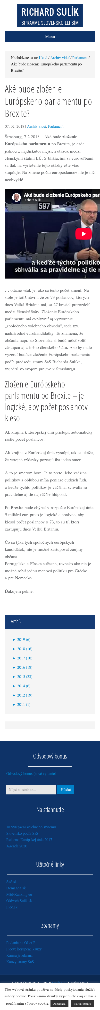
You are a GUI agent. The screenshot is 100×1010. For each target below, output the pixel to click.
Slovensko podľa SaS (22, 833)
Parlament (55, 126)
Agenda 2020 (16, 845)
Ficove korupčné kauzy (24, 948)
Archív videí (36, 126)
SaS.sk (11, 881)
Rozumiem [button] (59, 1003)
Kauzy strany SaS (20, 961)
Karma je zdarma (19, 955)
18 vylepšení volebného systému (31, 826)
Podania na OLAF (20, 942)
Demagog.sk (16, 887)
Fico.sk (11, 906)
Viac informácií (82, 1003)
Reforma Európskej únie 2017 (29, 839)
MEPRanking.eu (19, 894)
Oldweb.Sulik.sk (19, 900)
